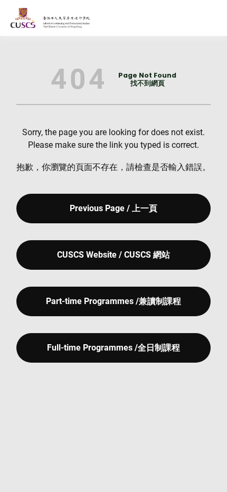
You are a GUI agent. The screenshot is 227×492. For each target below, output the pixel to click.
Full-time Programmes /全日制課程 (113, 348)
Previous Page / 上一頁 (113, 208)
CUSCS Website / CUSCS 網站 (113, 255)
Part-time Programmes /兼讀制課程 (113, 301)
